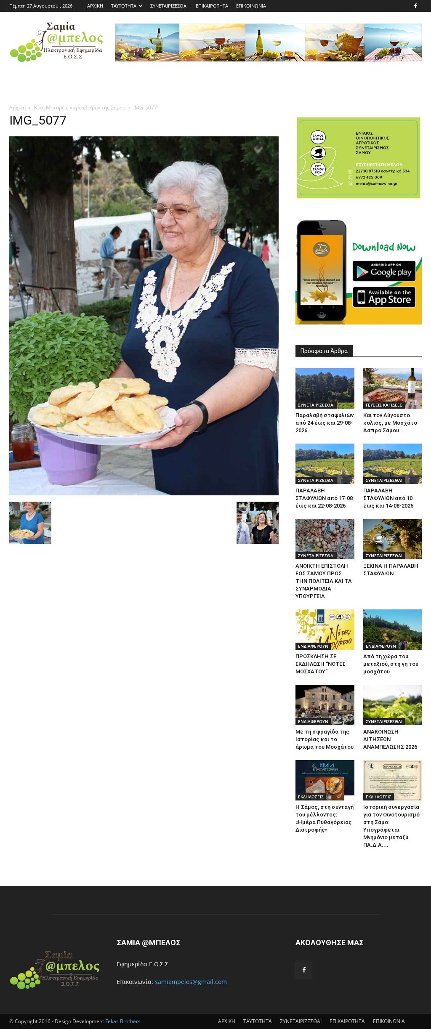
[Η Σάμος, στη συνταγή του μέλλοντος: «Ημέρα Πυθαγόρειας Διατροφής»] (324, 780)
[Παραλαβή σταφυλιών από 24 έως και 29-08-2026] (324, 388)
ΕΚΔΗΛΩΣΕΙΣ (311, 797)
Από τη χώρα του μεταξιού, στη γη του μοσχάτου (390, 664)
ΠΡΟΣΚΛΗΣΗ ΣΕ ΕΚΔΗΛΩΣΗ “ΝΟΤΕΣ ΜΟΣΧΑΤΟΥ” (320, 664)
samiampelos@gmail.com (191, 982)
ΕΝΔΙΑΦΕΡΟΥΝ (313, 646)
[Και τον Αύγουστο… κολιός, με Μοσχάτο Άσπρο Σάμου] (392, 388)
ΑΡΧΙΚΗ (95, 6)
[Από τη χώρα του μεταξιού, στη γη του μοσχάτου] (392, 629)
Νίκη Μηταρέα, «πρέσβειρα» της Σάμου (79, 107)
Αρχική (17, 107)
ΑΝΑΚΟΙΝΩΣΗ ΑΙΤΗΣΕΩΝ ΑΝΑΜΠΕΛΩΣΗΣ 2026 (390, 739)
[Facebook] (415, 6)
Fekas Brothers (122, 1021)
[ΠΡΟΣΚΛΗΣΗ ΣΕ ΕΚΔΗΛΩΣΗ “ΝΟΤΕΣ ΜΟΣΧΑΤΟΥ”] (324, 629)
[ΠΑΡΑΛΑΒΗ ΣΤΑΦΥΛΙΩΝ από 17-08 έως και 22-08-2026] (324, 464)
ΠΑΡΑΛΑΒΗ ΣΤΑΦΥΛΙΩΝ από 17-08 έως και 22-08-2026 (324, 498)
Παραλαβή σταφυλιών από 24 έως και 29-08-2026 (324, 422)
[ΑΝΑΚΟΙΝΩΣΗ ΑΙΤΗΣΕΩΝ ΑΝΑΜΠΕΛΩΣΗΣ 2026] (392, 705)
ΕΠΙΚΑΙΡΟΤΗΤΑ (212, 6)
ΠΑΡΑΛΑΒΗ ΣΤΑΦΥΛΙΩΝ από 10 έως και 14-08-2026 (388, 498)
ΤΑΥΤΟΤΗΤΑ (123, 6)
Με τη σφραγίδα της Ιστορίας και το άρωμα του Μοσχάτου (324, 739)
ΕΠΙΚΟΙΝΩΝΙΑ (251, 6)
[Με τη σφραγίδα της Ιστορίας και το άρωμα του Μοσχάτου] (324, 705)
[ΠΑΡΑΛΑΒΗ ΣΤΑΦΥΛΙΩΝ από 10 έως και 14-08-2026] (392, 464)
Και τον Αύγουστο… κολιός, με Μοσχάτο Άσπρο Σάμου (390, 422)
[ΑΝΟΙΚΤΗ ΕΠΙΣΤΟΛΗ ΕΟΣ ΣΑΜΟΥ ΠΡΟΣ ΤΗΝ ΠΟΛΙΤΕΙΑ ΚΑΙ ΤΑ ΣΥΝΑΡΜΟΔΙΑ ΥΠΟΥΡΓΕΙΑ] (324, 539)
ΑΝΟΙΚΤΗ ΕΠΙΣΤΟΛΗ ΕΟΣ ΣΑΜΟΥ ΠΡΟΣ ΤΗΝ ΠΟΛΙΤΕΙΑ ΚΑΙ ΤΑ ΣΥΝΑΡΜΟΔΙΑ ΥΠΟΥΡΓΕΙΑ (323, 581)
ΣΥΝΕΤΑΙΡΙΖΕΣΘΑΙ (169, 6)
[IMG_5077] (144, 493)
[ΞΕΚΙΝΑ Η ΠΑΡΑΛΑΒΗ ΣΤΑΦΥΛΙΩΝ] (392, 539)
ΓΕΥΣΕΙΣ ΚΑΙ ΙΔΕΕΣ (384, 405)
